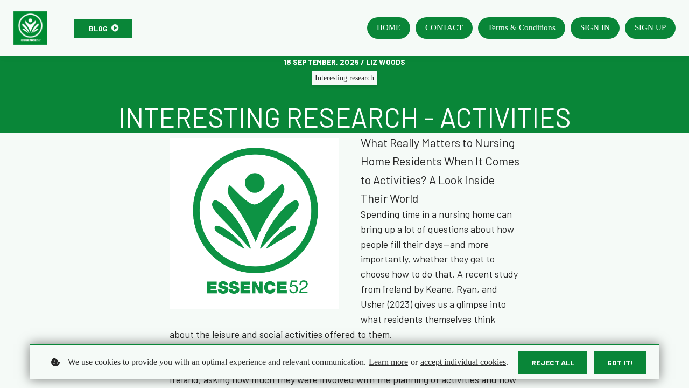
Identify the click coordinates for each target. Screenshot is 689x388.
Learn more (388, 361)
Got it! (620, 362)
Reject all (552, 362)
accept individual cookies (463, 361)
